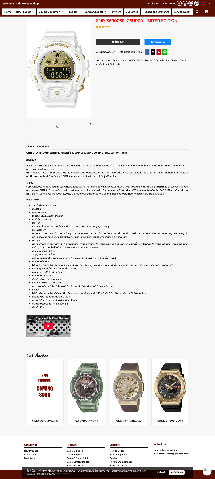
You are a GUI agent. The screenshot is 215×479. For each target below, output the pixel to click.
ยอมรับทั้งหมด (177, 472)
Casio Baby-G (74, 454)
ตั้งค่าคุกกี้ (161, 472)
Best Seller (30, 458)
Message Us (159, 41)
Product (73, 12)
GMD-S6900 (136, 60)
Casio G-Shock (75, 451)
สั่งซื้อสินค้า (119, 41)
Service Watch (182, 12)
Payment (115, 12)
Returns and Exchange (156, 12)
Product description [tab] (38, 146)
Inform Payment (118, 454)
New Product (24, 12)
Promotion (30, 454)
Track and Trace (118, 465)
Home (8, 12)
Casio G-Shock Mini (117, 60)
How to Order (117, 451)
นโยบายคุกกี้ (50, 474)
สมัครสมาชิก (168, 3)
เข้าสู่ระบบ (153, 3)
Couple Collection (50, 12)
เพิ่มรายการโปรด (106, 52)
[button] (197, 11)
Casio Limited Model (167, 60)
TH (207, 3)
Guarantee (132, 12)
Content (114, 458)
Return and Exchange (121, 461)
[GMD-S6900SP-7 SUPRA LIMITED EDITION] (58, 68)
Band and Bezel (94, 12)
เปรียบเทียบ (129, 52)
